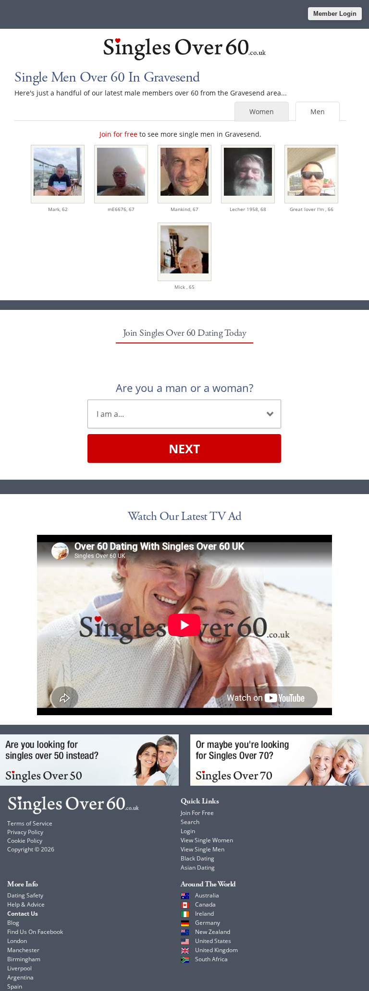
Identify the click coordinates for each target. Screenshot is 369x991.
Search (190, 822)
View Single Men (202, 849)
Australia (207, 895)
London (17, 941)
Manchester (23, 950)
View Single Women (207, 840)
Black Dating (197, 858)
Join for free (118, 134)
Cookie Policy (24, 841)
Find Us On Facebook (35, 932)
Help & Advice (26, 904)
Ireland (204, 913)
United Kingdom (216, 950)
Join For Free (197, 813)
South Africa (211, 959)
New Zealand (212, 932)
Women (261, 111)
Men (317, 111)
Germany (207, 923)
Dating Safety (25, 895)
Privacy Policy (25, 832)
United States (213, 941)
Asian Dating (198, 867)
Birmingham (23, 959)
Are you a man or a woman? (184, 387)
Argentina (20, 977)
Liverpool (19, 968)
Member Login (335, 13)
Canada (205, 904)
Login (188, 831)
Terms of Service (29, 823)
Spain (14, 986)
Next (184, 448)
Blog (13, 923)
